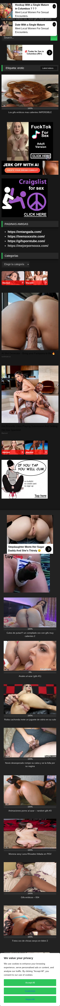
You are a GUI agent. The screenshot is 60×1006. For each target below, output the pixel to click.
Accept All (30, 982)
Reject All (30, 999)
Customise (30, 991)
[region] (30, 979)
